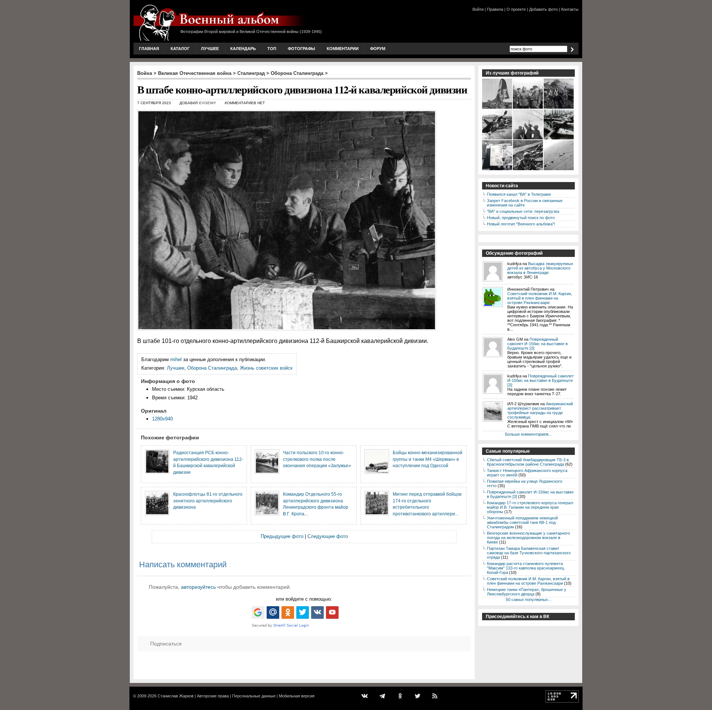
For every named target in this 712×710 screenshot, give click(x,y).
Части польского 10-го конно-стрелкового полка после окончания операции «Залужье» (317, 459)
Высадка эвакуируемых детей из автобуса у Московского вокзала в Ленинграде (540, 268)
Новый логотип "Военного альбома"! (521, 224)
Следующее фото (327, 536)
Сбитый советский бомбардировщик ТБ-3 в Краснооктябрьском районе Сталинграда (528, 462)
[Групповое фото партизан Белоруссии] (528, 108)
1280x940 (162, 419)
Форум (377, 48)
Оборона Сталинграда (297, 73)
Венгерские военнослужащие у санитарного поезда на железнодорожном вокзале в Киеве (528, 537)
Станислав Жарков (176, 696)
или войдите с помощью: (304, 599)
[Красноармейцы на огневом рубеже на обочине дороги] (528, 169)
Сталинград (251, 73)
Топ (271, 48)
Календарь (243, 48)
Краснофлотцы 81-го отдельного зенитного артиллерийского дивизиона (208, 500)
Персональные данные (254, 696)
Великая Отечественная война (194, 73)
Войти (478, 9)
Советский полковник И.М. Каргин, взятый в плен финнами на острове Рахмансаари (539, 298)
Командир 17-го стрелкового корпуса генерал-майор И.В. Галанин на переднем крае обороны (530, 507)
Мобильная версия (296, 696)
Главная (149, 48)
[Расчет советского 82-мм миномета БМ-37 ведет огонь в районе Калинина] (528, 138)
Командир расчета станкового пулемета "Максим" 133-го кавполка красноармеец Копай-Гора (525, 568)
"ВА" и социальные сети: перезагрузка (523, 211)
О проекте (516, 9)
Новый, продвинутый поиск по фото (521, 217)
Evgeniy (207, 103)
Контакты (569, 9)
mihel (176, 359)
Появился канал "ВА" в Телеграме (519, 194)
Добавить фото (543, 9)
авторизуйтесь (198, 587)
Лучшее (210, 48)
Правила (495, 9)
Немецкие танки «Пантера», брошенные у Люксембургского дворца (526, 591)
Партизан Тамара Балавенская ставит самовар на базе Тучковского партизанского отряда (529, 552)
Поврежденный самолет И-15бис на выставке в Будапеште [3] (537, 343)
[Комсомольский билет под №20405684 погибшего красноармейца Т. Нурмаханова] (497, 169)
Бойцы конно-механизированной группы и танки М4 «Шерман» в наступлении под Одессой (427, 459)
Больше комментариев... (528, 434)
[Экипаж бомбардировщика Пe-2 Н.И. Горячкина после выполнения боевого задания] (559, 108)
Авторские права (213, 696)
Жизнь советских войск (266, 368)
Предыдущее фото (282, 536)
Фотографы (301, 48)
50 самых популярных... (528, 599)
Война (144, 73)
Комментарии (343, 48)
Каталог (180, 48)
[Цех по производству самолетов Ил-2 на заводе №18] (559, 138)
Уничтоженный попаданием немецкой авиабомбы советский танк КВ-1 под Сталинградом (522, 522)
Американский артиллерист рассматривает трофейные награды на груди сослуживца (540, 410)
